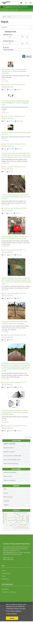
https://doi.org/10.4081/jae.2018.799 (14, 84)
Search (29, 56)
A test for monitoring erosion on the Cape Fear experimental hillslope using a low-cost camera (16, 196)
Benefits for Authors (9, 451)
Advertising (5, 579)
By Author (6, 47)
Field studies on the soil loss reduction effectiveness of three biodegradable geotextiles (14, 71)
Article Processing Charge (11, 463)
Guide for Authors (9, 448)
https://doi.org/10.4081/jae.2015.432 (14, 116)
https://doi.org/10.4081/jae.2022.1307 (14, 382)
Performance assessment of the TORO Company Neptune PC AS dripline (14, 322)
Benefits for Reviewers (10, 472)
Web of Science (8, 497)
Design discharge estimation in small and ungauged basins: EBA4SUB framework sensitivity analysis (15, 412)
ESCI (5, 489)
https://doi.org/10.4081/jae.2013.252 (14, 167)
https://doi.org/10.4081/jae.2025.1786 (14, 208)
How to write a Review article (12, 459)
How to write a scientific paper (12, 455)
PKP (13, 554)
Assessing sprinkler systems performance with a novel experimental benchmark (15, 237)
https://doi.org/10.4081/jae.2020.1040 (14, 426)
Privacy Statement (15, 611)
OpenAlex (6, 501)
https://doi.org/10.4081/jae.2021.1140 (14, 293)
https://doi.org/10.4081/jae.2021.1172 (14, 250)
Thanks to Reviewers (9, 480)
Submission (5, 589)
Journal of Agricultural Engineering (16, 7)
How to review (8, 476)
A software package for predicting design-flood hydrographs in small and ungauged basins (15, 103)
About (4, 570)
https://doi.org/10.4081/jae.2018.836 (14, 144)
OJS (20, 554)
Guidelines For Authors (9, 592)
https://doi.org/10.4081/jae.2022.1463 (14, 335)
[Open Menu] (2, 7)
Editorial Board (6, 573)
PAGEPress (12, 551)
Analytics (6, 505)
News (3, 576)
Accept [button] (12, 618)
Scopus (6, 493)
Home (4, 16)
